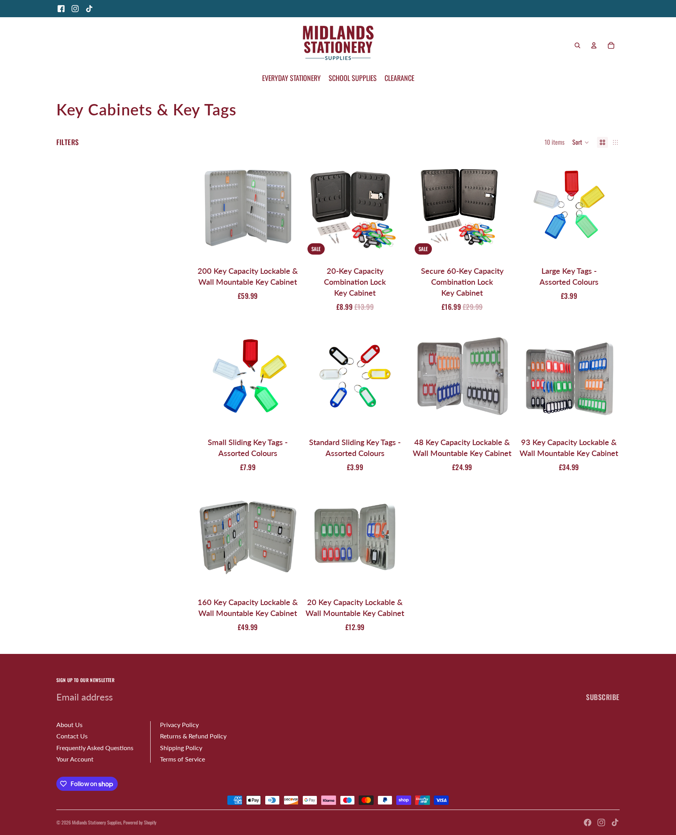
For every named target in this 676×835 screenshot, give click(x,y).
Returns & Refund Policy (193, 736)
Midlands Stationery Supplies (96, 822)
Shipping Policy (181, 747)
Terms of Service (182, 759)
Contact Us (72, 736)
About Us (69, 724)
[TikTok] (89, 8)
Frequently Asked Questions (94, 747)
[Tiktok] (615, 822)
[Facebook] (61, 8)
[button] (580, 142)
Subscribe (603, 697)
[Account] (593, 45)
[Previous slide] (209, 204)
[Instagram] (75, 8)
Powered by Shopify (139, 822)
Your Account (74, 759)
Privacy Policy (179, 724)
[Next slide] (286, 204)
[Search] (577, 45)
